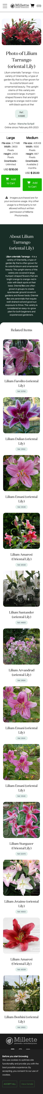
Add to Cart (11, 181)
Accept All (10, 1083)
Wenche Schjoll (25, 123)
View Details (27, 1083)
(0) (38, 6)
